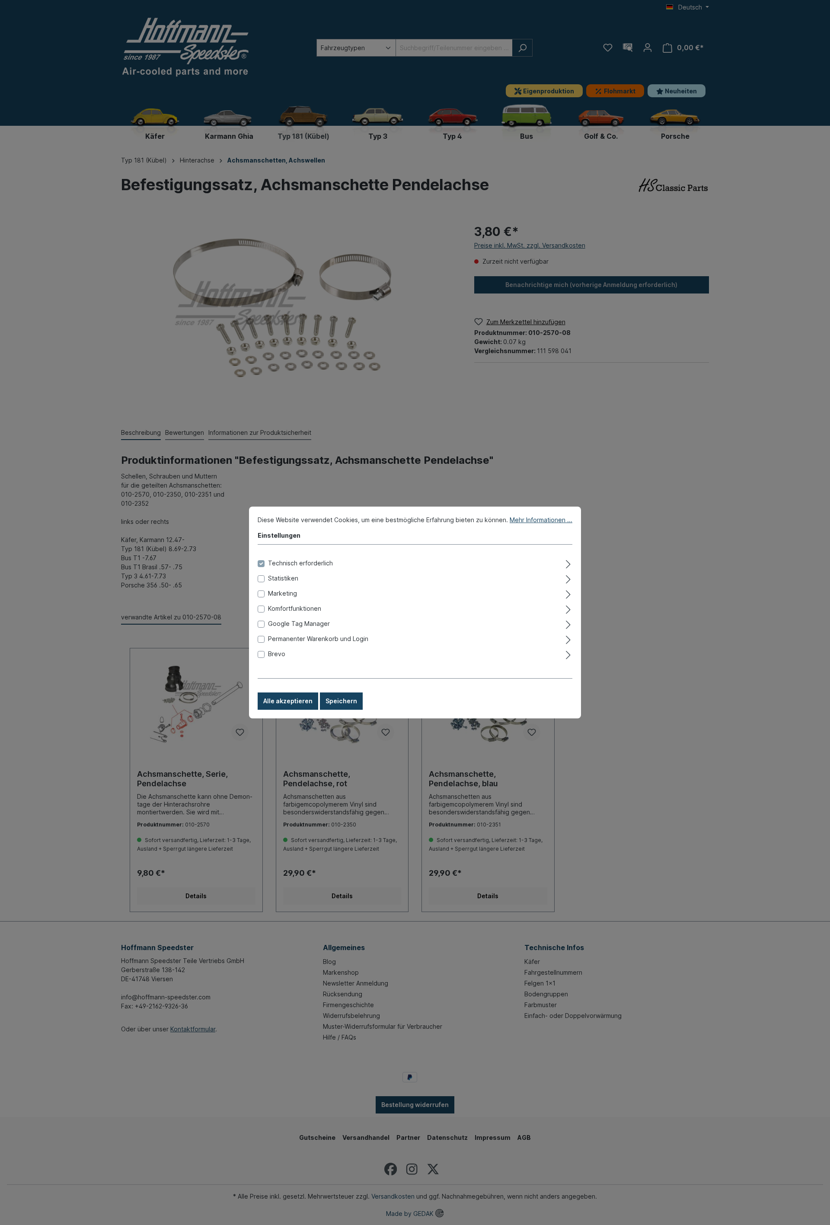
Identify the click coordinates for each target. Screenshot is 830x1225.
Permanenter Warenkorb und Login (318, 638)
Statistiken (283, 578)
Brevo (276, 653)
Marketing (282, 593)
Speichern (341, 701)
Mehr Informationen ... (541, 519)
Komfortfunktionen (294, 608)
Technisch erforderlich (300, 563)
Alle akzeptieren (288, 701)
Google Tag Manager (299, 623)
